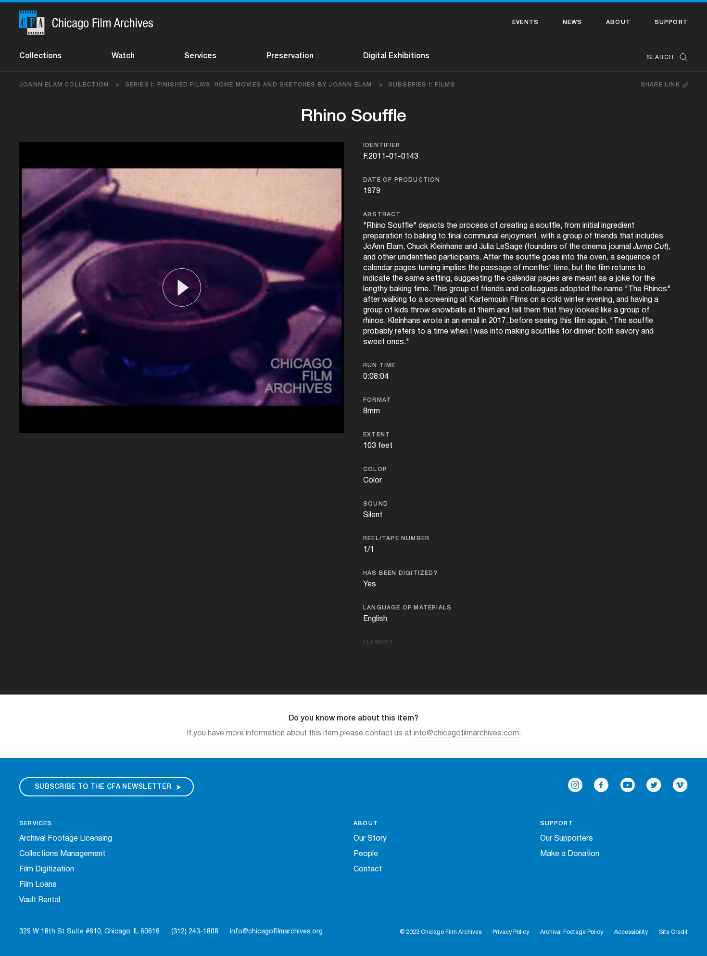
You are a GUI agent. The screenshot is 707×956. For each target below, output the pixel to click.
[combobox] (662, 57)
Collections (40, 56)
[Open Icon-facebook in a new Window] (601, 785)
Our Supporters (566, 838)
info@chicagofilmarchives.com (466, 733)
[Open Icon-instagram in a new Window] (575, 785)
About (618, 22)
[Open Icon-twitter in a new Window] (653, 785)
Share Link (661, 84)
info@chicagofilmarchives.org (276, 932)
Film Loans (38, 885)
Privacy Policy (510, 932)
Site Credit (673, 932)
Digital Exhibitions (396, 56)
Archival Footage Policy (571, 932)
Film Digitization (46, 869)
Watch (123, 56)
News (572, 22)
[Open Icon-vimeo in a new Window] (680, 785)
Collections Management (62, 854)
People (366, 854)
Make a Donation (569, 854)
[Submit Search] (680, 57)
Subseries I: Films (421, 84)
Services (200, 56)
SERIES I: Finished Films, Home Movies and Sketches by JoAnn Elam (254, 84)
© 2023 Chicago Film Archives (440, 932)
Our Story (370, 838)
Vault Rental (39, 900)
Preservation (290, 56)
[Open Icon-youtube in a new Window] (627, 785)
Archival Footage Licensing (65, 838)
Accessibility (631, 932)
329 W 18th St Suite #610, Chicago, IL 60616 (89, 932)
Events (525, 22)
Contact (368, 869)
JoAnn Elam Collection (69, 84)
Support (671, 22)
